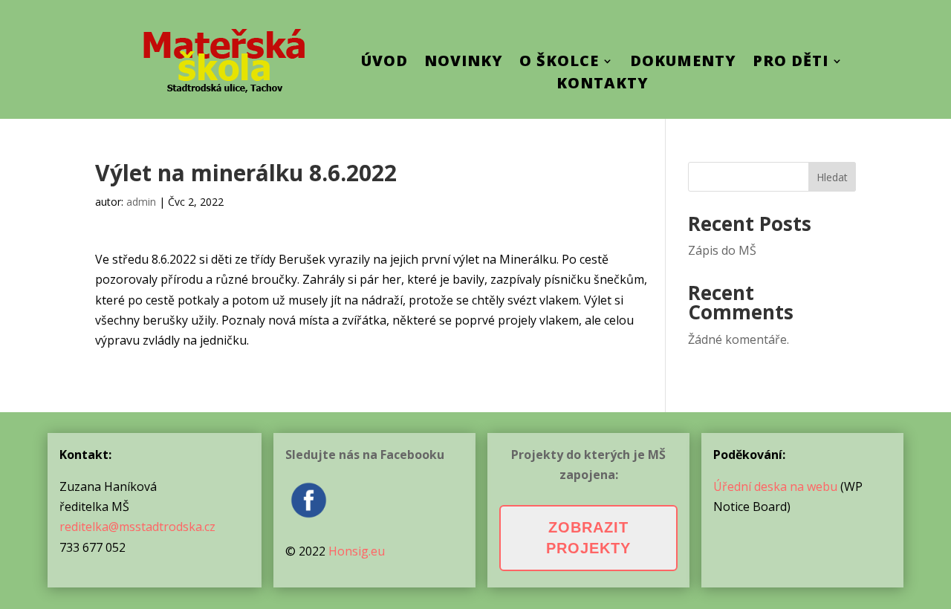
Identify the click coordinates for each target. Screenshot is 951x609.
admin (141, 202)
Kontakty (602, 85)
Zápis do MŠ (722, 250)
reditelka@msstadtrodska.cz (137, 526)
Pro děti (790, 63)
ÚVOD (384, 63)
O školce (559, 63)
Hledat (832, 177)
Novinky (463, 63)
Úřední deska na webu (775, 486)
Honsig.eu (356, 551)
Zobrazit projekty (588, 537)
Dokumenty (683, 63)
